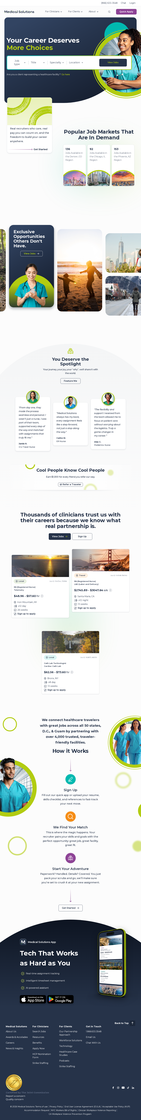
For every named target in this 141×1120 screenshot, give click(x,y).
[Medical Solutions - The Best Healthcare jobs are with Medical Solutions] (19, 11)
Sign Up (82, 536)
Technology (65, 1046)
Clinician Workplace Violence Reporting (97, 1110)
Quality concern (15, 1099)
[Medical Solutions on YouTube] (123, 1088)
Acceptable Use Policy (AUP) (116, 1106)
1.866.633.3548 (93, 1031)
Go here (65, 74)
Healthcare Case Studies (68, 1053)
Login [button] (132, 3)
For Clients (74, 11)
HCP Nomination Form (41, 1056)
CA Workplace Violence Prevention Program (70, 1114)
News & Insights (14, 1048)
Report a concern (15, 1096)
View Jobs (113, 62)
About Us (11, 1031)
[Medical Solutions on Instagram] (118, 1088)
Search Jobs (39, 1031)
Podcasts (64, 1060)
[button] (109, 11)
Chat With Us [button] (93, 1042)
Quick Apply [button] (126, 11)
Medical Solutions (16, 1026)
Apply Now (38, 1048)
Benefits (37, 1042)
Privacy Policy (56, 1106)
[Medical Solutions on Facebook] (113, 1088)
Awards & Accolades (17, 1037)
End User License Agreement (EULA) (83, 1106)
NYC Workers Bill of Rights (64, 1110)
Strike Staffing (40, 1063)
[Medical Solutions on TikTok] (128, 1088)
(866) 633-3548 (109, 3)
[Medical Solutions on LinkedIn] (133, 1088)
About (92, 11)
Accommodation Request (36, 1110)
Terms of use (41, 1106)
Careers (10, 1042)
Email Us (90, 1037)
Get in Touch (93, 1026)
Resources (38, 1037)
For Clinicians (52, 11)
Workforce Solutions (70, 1040)
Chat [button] (123, 3)
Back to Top (122, 1023)
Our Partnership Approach (68, 1033)
